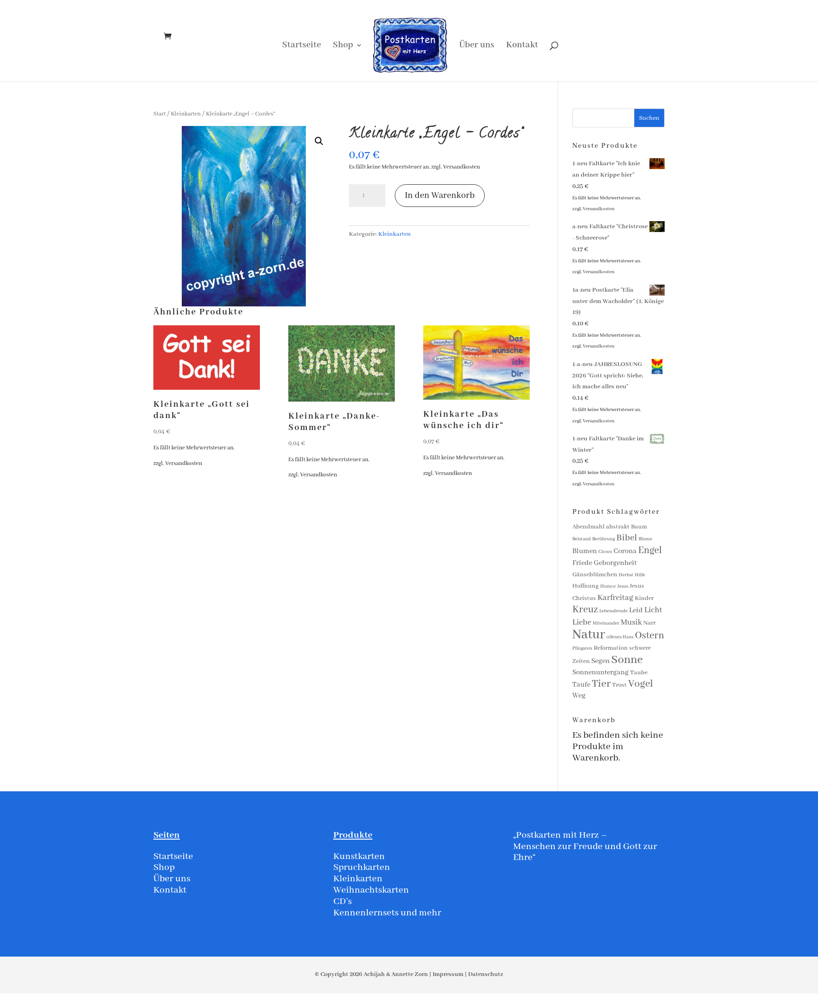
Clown (605, 552)
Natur (588, 635)
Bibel (626, 538)
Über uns (476, 46)
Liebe (581, 622)
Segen (600, 661)
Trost (619, 685)
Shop (343, 46)
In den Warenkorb (440, 195)
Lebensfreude (613, 611)
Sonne (627, 660)
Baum (639, 527)
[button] (319, 141)
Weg (579, 695)
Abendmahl (588, 527)
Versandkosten (461, 166)
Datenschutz (485, 974)
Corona (625, 551)
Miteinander (606, 623)
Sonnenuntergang (600, 672)
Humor (608, 586)
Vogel (640, 684)
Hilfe (640, 575)
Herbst (626, 575)
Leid (636, 610)
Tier (601, 683)
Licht (653, 610)
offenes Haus (619, 637)
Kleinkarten (186, 113)
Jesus (622, 586)
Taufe (581, 685)
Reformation (611, 648)
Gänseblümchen (594, 575)
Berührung (603, 539)
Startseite (301, 46)
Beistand (581, 539)
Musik (631, 622)
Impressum (448, 974)
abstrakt (618, 527)
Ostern (649, 636)
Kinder (644, 598)
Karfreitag (615, 598)
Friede (582, 563)
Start (159, 113)
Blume (645, 539)
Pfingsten (582, 648)
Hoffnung (585, 586)
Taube (639, 673)
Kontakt (522, 46)
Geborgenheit (615, 563)
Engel (650, 550)
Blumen (584, 551)
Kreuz (585, 610)
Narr (649, 623)
